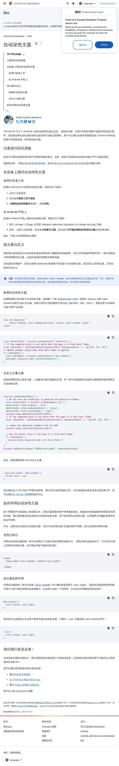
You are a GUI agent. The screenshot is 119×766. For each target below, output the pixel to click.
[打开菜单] (5, 3)
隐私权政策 (15, 752)
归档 (44, 735)
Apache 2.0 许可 (94, 702)
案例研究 (46, 731)
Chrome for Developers (13, 36)
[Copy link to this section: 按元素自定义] (27, 245)
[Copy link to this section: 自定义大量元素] (27, 373)
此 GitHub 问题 (20, 494)
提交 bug (7, 726)
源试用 (54, 131)
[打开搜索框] (68, 3)
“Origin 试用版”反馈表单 (26, 685)
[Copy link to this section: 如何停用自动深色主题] (41, 503)
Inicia (104, 44)
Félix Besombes (19, 691)
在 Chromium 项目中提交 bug (24, 679)
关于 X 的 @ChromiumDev (93, 726)
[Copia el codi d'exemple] (113, 316)
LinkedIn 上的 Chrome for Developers (98, 735)
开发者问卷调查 (22, 674)
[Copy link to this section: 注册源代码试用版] (34, 148)
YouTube (84, 731)
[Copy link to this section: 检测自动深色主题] (30, 293)
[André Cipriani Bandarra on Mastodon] (25, 122)
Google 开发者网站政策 (27, 706)
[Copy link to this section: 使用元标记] (21, 535)
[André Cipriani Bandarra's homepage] (33, 122)
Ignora (82, 44)
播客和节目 (47, 740)
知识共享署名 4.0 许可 (48, 702)
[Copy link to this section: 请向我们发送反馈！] (38, 649)
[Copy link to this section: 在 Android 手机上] (30, 212)
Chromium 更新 (49, 726)
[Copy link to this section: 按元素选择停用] (27, 578)
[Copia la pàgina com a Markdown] (36, 43)
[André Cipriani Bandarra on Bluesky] (29, 122)
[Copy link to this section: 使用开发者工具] (27, 181)
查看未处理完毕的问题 (13, 731)
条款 (5, 752)
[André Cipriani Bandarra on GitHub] (21, 122)
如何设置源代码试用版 (33, 163)
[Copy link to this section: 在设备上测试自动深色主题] (48, 172)
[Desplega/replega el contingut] (24, 55)
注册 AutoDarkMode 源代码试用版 (70, 163)
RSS (82, 740)
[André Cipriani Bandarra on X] (17, 122)
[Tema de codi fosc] (108, 316)
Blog (6, 12)
